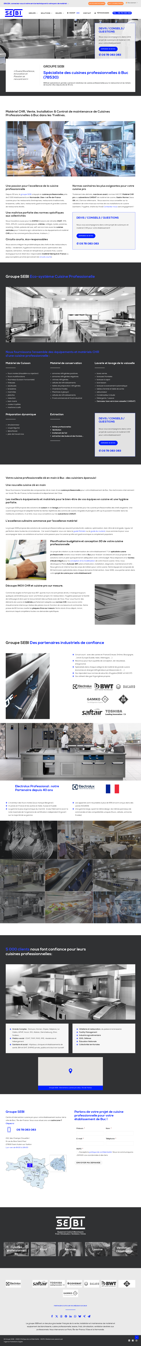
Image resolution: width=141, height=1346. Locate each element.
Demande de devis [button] (108, 49)
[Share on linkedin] (70, 1316)
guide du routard (98, 531)
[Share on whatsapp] (75, 1316)
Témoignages (103, 13)
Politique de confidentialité (30, 1339)
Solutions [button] (45, 13)
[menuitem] (97, 3)
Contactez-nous (110, 207)
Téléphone (111, 1139)
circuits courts (45, 257)
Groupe (32, 13)
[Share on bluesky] (80, 1316)
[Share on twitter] (56, 1316)
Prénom (80, 1128)
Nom (108, 1128)
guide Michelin (79, 531)
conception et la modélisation (82, 561)
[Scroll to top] (137, 1337)
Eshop (74, 13)
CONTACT (87, 13)
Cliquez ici (10, 1123)
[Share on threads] (61, 1316)
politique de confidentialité (100, 1152)
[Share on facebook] (52, 1316)
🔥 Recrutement (131, 2)
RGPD (79, 1149)
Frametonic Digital (16, 1341)
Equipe (59, 13)
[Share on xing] (84, 1316)
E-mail (80, 1139)
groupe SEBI (26, 194)
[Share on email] (89, 1316)
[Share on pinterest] (66, 1316)
